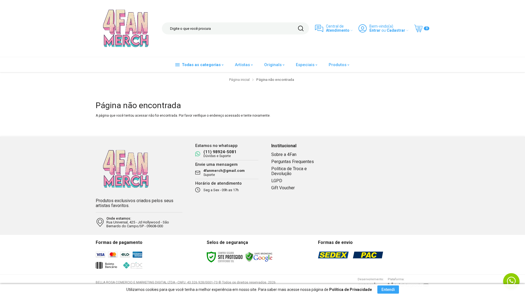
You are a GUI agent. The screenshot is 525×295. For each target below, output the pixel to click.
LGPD (276, 180)
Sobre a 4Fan (283, 154)
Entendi (388, 289)
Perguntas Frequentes (292, 161)
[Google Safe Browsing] (259, 257)
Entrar (375, 30)
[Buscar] (301, 28)
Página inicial (239, 80)
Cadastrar (396, 30)
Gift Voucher (283, 187)
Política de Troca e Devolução (289, 171)
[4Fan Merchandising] (126, 28)
